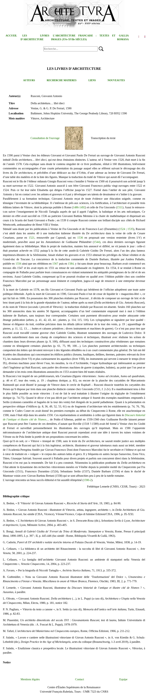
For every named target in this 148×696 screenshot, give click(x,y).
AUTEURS (29, 80)
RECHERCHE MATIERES (62, 80)
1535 (130, 228)
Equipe (123, 679)
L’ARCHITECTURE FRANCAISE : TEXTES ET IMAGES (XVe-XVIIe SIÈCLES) (83, 37)
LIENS (92, 80)
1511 (120, 207)
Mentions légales (30, 679)
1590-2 (87, 480)
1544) (97, 241)
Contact (79, 679)
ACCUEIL (11, 35)
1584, (71, 263)
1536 (80, 237)
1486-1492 (79, 207)
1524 (122, 228)
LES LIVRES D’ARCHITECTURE (35, 37)
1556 (18, 263)
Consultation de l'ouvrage (45, 138)
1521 (31, 237)
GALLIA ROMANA (123, 37)
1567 (55, 263)
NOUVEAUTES (116, 80)
